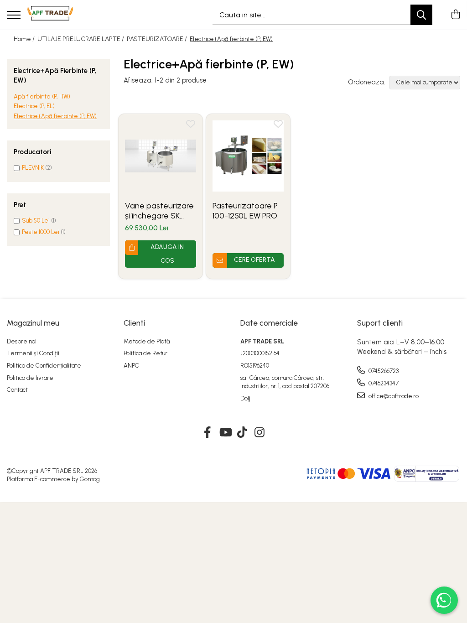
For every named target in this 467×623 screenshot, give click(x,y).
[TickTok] (242, 433)
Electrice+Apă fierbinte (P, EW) (55, 116)
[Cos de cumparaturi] (455, 15)
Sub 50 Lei (36, 220)
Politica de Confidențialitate (44, 365)
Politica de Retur (145, 353)
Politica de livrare (30, 377)
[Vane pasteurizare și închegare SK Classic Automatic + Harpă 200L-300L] (160, 156)
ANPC (131, 365)
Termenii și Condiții (33, 353)
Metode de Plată (147, 341)
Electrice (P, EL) (34, 106)
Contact (17, 389)
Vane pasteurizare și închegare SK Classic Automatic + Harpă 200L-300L (159, 211)
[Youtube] (225, 433)
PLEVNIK (33, 167)
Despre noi (21, 341)
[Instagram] (260, 433)
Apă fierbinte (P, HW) (42, 96)
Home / (25, 39)
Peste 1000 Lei (40, 231)
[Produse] (13, 15)
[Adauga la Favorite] (190, 126)
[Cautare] (421, 15)
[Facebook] (208, 433)
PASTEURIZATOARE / (157, 39)
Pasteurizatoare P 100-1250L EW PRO (245, 211)
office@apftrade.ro (393, 396)
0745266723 (383, 371)
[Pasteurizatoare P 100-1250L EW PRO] (248, 156)
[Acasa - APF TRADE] (50, 15)
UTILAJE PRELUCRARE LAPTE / (81, 39)
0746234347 (383, 383)
